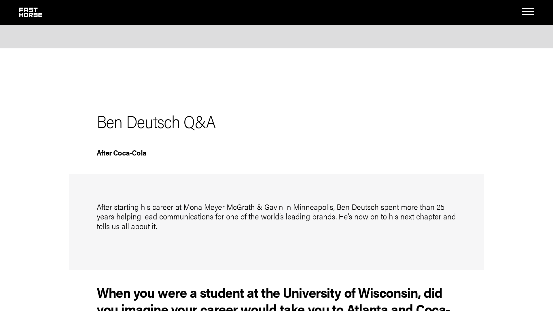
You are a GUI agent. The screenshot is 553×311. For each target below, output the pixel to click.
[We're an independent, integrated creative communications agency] (30, 14)
